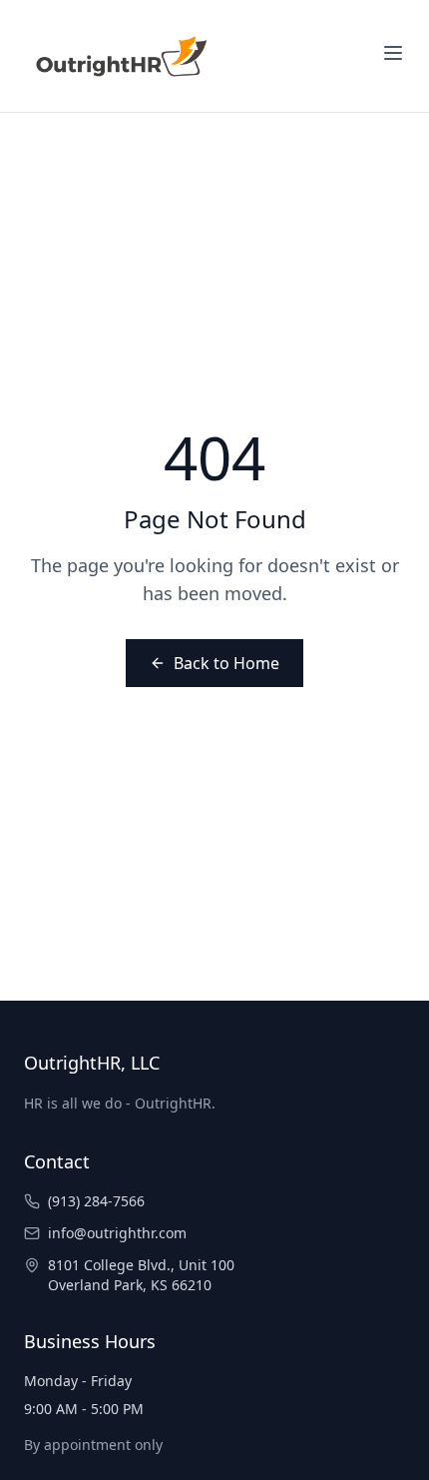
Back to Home (226, 663)
